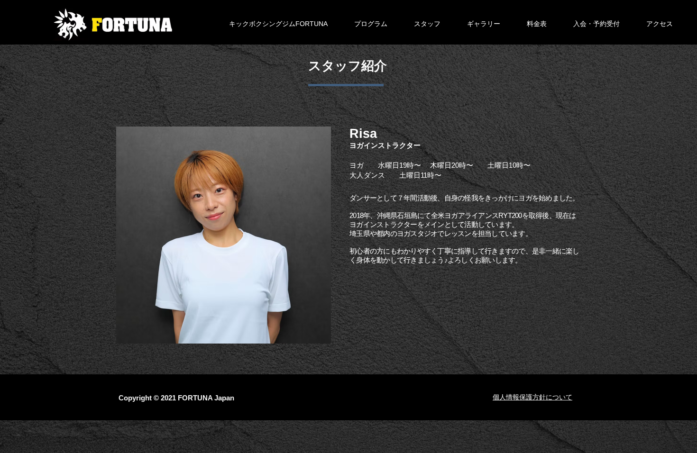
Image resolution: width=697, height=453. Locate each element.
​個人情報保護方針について (532, 397)
